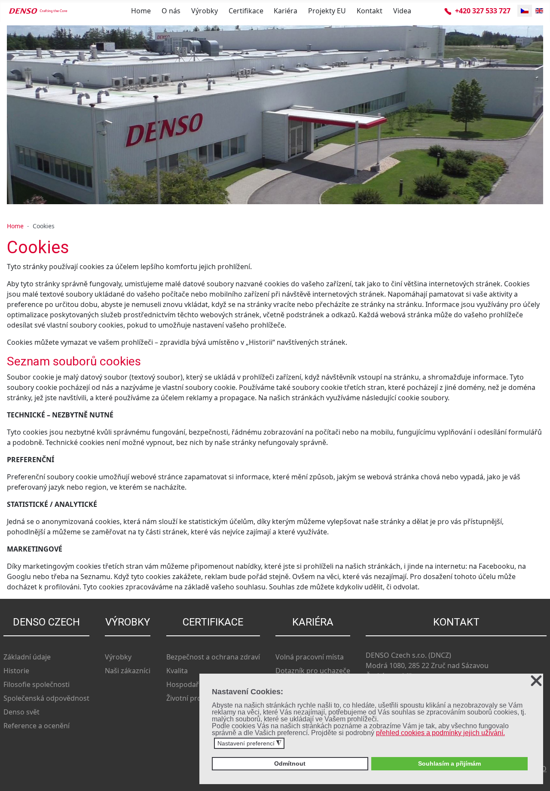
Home (141, 10)
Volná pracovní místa (309, 657)
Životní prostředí (193, 698)
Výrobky (204, 10)
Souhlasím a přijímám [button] (449, 763)
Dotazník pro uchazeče (312, 670)
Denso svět (21, 712)
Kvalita (177, 670)
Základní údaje (27, 657)
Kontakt (369, 10)
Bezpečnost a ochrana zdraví (213, 657)
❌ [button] (536, 681)
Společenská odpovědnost (46, 698)
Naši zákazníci (127, 670)
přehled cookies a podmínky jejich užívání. (440, 732)
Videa (402, 10)
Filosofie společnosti (36, 684)
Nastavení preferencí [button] (249, 743)
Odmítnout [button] (290, 763)
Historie (16, 670)
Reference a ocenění (36, 725)
